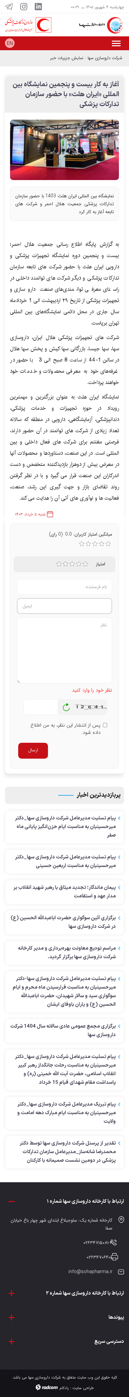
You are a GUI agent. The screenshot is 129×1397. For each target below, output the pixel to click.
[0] (82, 544)
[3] (72, 564)
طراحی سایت (83, 1388)
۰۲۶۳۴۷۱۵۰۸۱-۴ (97, 1242)
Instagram (23, 7)
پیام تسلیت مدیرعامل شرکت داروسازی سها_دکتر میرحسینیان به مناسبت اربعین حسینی (65, 861)
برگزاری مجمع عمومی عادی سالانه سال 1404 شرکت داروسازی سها (63, 1031)
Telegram (9, 7)
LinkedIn (38, 7)
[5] (85, 564)
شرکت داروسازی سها (105, 58)
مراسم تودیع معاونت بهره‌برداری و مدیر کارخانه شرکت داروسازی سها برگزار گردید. (67, 953)
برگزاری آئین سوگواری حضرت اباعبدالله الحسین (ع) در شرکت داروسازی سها (63, 922)
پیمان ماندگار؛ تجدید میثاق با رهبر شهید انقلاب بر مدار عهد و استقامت (64, 892)
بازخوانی (66, 705)
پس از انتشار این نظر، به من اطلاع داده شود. (65, 729)
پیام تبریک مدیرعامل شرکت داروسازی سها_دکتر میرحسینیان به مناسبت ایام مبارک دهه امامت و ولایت (66, 1113)
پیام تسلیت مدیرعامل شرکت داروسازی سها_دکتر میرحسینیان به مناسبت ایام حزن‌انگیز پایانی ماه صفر (65, 826)
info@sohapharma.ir (90, 1271)
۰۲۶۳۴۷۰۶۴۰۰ (99, 1257)
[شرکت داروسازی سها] (96, 25)
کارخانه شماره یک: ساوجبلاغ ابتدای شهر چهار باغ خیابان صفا (61, 1224)
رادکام (64, 1388)
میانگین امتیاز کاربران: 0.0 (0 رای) (80, 534)
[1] (59, 564)
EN (10, 44)
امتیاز (100, 564)
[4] (79, 564)
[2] (65, 564)
